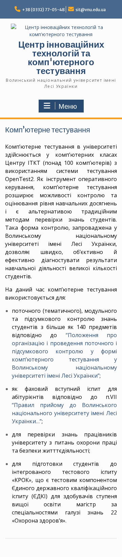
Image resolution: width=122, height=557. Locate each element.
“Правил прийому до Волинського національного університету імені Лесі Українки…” (64, 413)
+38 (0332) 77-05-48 (43, 9)
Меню (68, 106)
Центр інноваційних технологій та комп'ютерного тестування (61, 57)
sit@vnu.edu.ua (91, 9)
